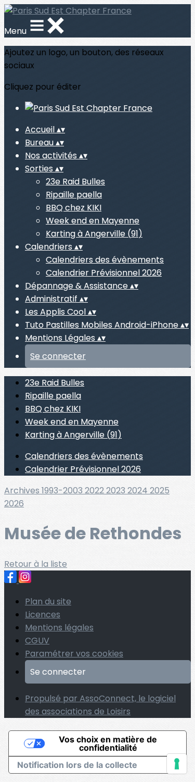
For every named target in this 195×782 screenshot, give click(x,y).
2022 (95, 490)
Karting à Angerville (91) (94, 234)
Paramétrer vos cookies (74, 654)
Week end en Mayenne (92, 221)
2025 (160, 490)
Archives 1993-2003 (44, 490)
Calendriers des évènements (105, 260)
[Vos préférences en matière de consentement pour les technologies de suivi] (177, 764)
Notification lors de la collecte (77, 765)
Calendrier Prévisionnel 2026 (104, 273)
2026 (14, 504)
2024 (138, 490)
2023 (116, 490)
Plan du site (48, 601)
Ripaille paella (74, 195)
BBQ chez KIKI (73, 208)
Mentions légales (59, 628)
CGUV (37, 641)
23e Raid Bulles (75, 182)
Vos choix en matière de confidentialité (108, 743)
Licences (42, 614)
